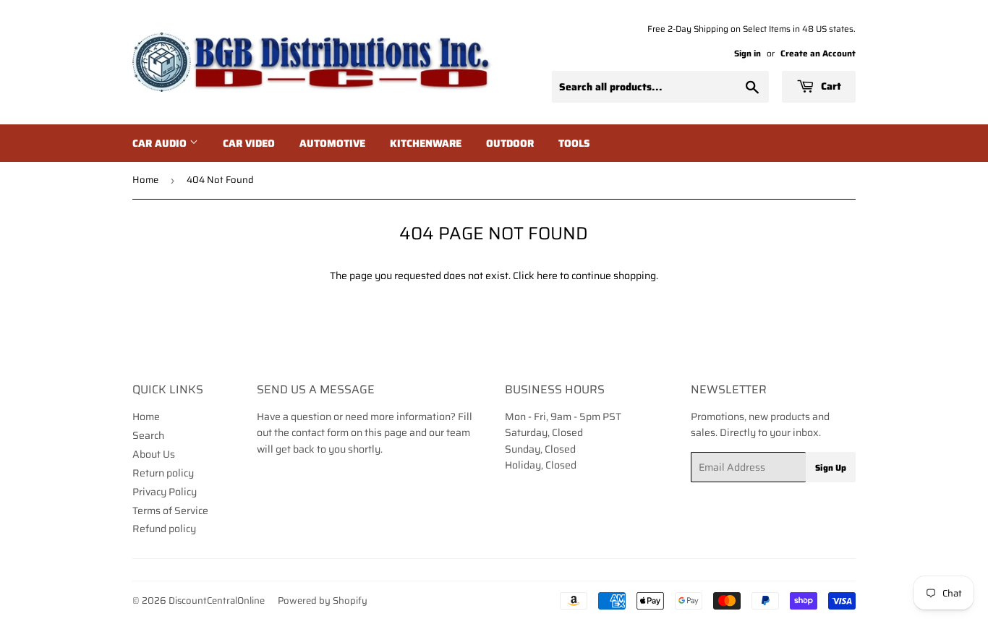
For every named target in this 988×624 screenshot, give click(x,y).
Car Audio (160, 143)
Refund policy (164, 529)
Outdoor (510, 143)
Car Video (249, 143)
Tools (574, 143)
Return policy (163, 473)
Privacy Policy (164, 492)
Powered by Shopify (322, 600)
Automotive (332, 143)
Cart (829, 86)
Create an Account (818, 53)
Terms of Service (170, 510)
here (547, 275)
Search (148, 435)
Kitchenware (425, 143)
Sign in (747, 53)
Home (145, 179)
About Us (153, 454)
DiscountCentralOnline (217, 600)
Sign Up (830, 467)
